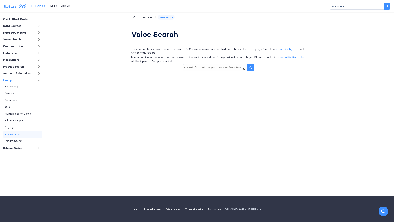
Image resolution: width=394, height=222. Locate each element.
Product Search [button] (13, 67)
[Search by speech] (244, 69)
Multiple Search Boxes (18, 114)
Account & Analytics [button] (17, 73)
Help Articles (39, 6)
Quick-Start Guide (15, 19)
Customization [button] (13, 46)
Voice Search (12, 134)
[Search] (387, 6)
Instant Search (13, 141)
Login (53, 6)
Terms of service (194, 209)
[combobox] (357, 6)
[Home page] (134, 17)
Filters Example (14, 120)
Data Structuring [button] (14, 33)
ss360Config (284, 49)
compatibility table (291, 57)
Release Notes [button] (12, 148)
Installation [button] (10, 53)
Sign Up (65, 6)
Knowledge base (152, 209)
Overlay (9, 93)
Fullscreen (11, 100)
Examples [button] (9, 80)
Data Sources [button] (12, 26)
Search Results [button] (13, 39)
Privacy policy (173, 209)
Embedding (11, 87)
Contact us (214, 209)
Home (136, 209)
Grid (7, 107)
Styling (9, 127)
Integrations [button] (11, 60)
